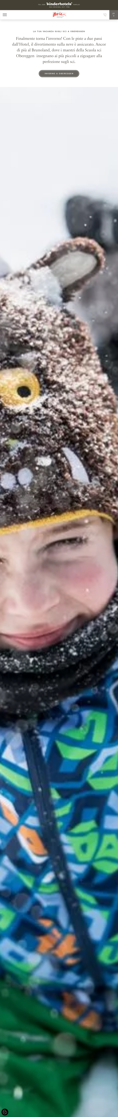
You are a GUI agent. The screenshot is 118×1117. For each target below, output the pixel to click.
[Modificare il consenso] (4, 1112)
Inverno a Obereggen (59, 73)
